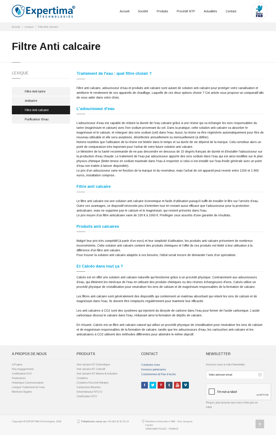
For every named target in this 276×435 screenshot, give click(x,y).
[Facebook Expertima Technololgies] (144, 385)
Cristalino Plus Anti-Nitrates (92, 382)
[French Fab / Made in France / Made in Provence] (259, 3)
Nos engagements (23, 369)
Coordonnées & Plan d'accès (158, 374)
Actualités (210, 11)
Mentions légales (22, 391)
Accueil (124, 11)
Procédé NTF (186, 11)
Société (143, 11)
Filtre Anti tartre (35, 91)
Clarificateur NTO (87, 396)
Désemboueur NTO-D (89, 391)
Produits (162, 11)
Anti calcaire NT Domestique (93, 364)
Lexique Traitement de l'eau (28, 387)
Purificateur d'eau (37, 119)
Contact (231, 11)
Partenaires (18, 378)
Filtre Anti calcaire (48, 26)
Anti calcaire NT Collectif (91, 369)
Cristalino (82, 378)
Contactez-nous (150, 364)
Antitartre (31, 100)
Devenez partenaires (153, 369)
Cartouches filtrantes (89, 387)
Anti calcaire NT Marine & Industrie (97, 373)
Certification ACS (22, 373)
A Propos (17, 364)
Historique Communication (28, 382)
